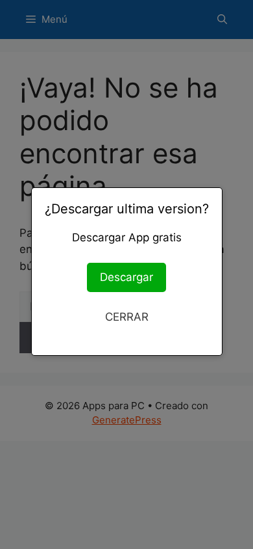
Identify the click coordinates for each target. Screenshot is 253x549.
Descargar (126, 277)
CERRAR (127, 316)
